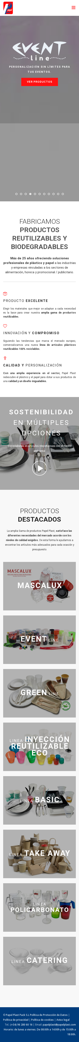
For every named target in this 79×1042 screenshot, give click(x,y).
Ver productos (39, 81)
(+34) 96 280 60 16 (21, 1024)
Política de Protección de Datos (49, 1015)
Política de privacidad (15, 1020)
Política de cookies (42, 1020)
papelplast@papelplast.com (59, 1024)
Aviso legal (63, 1020)
